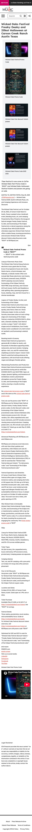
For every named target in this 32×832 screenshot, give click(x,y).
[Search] (21, 16)
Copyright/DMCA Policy (10, 829)
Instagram (4, 659)
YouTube (4, 663)
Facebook (4, 661)
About (8, 821)
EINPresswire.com (8, 197)
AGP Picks (4, 3)
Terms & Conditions (24, 825)
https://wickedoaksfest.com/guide (12, 619)
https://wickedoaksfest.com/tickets (13, 432)
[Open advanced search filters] (25, 16)
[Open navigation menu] (3, 16)
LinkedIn (4, 656)
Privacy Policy (24, 829)
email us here (5, 651)
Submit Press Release (9, 825)
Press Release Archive (19, 821)
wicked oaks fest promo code (13, 391)
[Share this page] (29, 16)
